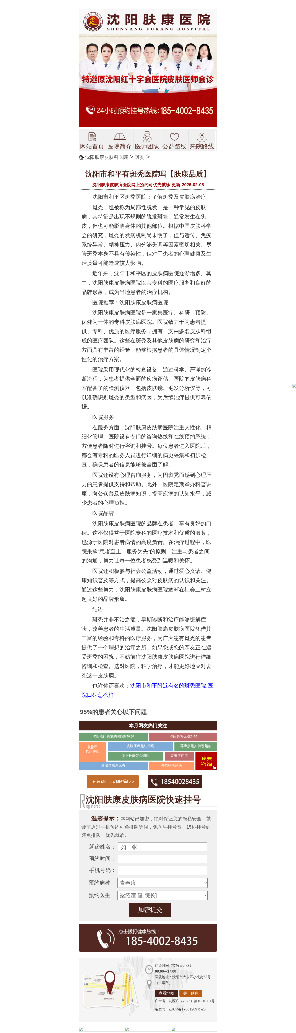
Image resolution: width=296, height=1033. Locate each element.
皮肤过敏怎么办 (113, 765)
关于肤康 (191, 993)
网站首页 (92, 146)
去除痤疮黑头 (171, 765)
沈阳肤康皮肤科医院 (106, 157)
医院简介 (119, 146)
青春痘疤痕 (179, 756)
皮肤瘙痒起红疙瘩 (140, 746)
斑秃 (140, 157)
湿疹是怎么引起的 (183, 736)
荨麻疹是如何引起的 (195, 746)
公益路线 (174, 146)
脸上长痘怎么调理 (135, 756)
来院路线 (202, 146)
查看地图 (166, 993)
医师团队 (147, 146)
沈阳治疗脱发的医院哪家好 (113, 736)
